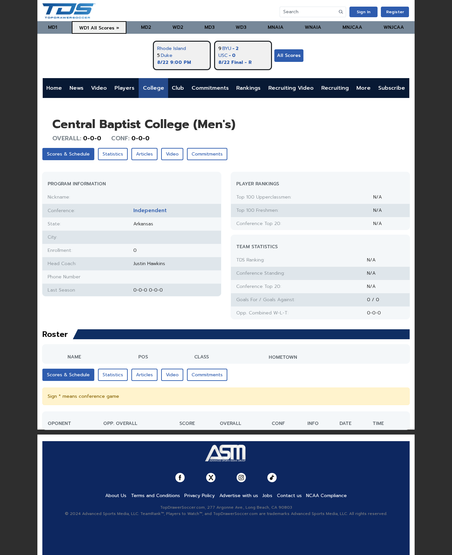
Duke (166, 55)
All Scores (289, 55)
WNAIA (313, 27)
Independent (150, 210)
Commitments (210, 88)
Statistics (113, 154)
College (153, 88)
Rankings (248, 88)
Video (99, 88)
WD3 (241, 27)
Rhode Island (171, 48)
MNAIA (276, 27)
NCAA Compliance (326, 495)
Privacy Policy (199, 495)
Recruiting (335, 88)
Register (395, 12)
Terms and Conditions (155, 495)
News (76, 88)
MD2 (146, 27)
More (363, 88)
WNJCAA (394, 27)
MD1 (52, 27)
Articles (144, 154)
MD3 (209, 27)
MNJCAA (352, 27)
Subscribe (391, 88)
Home (54, 88)
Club (178, 88)
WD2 (177, 27)
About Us (115, 495)
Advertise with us (238, 495)
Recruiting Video (291, 88)
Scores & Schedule (68, 154)
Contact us (289, 495)
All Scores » (105, 27)
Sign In (364, 12)
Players (124, 88)
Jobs (267, 495)
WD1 (84, 27)
